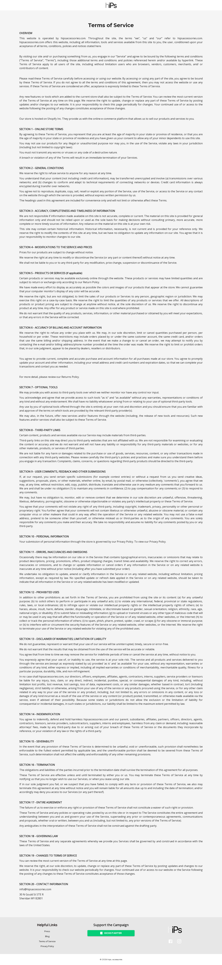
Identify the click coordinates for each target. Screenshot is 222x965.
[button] (47, 931)
